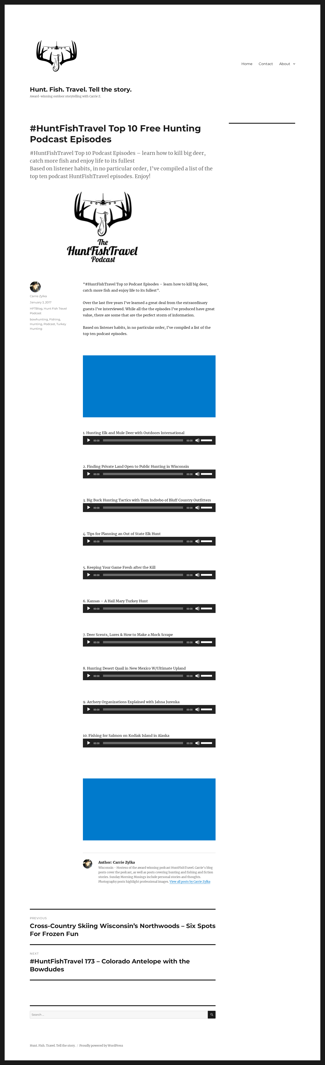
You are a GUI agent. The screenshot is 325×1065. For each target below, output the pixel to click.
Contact (266, 64)
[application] (149, 440)
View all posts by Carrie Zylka (190, 882)
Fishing (54, 319)
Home (246, 64)
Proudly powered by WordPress (101, 1046)
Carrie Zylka (38, 296)
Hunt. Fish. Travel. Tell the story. (81, 89)
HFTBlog (36, 308)
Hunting (36, 324)
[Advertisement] (150, 387)
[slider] (207, 440)
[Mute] (197, 440)
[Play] (88, 440)
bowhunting (39, 319)
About (284, 64)
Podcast (49, 324)
